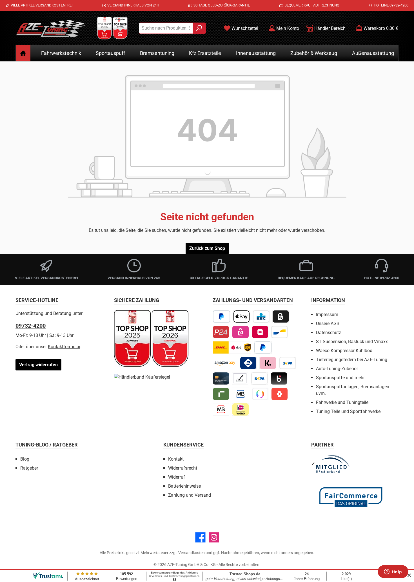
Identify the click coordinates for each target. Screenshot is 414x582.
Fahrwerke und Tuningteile (342, 402)
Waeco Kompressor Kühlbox (344, 350)
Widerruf (176, 477)
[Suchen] (199, 28)
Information (328, 300)
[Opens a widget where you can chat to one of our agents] (392, 572)
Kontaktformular (64, 346)
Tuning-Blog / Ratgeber (46, 445)
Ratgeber (29, 468)
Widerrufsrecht (182, 468)
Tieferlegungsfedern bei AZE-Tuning (351, 359)
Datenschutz (328, 332)
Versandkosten (191, 552)
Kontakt (176, 459)
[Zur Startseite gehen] (50, 28)
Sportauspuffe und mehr (340, 377)
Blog (24, 459)
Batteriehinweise (184, 486)
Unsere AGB (327, 323)
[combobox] (166, 28)
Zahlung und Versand (189, 495)
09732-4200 (30, 325)
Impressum (327, 314)
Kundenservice (183, 445)
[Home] (23, 53)
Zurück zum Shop (207, 248)
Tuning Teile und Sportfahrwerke (348, 411)
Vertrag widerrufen (38, 364)
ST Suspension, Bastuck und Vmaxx (352, 341)
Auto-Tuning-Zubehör (337, 368)
